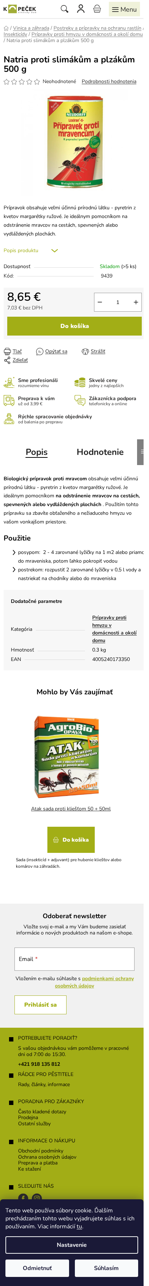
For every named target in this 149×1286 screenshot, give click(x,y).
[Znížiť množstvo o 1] (99, 302)
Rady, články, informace (44, 1085)
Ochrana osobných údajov (47, 1157)
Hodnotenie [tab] (100, 452)
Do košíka (74, 326)
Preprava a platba (38, 1163)
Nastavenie (72, 1245)
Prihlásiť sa (40, 1005)
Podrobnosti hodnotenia (109, 81)
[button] (70, 845)
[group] (71, 793)
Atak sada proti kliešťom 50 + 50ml (71, 808)
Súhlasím (106, 1268)
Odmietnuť (37, 1268)
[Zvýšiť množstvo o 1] (136, 302)
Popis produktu (21, 250)
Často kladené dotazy (42, 1112)
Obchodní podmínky (40, 1151)
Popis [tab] (37, 452)
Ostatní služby (34, 1124)
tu (79, 1226)
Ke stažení (29, 1169)
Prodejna (28, 1118)
